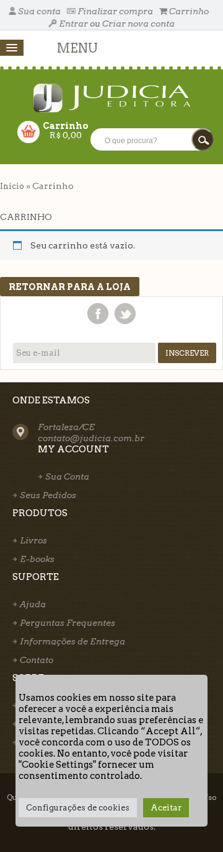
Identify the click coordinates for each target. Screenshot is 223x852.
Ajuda (33, 604)
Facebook (97, 313)
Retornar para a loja (70, 287)
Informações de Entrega (72, 641)
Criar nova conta (138, 24)
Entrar (73, 24)
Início (12, 186)
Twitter (125, 313)
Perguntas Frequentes (67, 623)
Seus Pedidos (48, 495)
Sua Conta (67, 476)
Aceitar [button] (166, 807)
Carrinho (188, 11)
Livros (33, 540)
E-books (37, 559)
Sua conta (39, 11)
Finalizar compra (115, 11)
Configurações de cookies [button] (77, 807)
